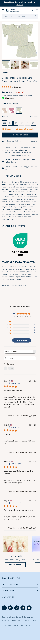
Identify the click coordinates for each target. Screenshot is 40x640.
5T (33, 123)
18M (10, 123)
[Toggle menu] (3, 10)
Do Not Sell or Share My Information (16, 625)
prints (11, 368)
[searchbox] (18, 351)
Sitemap (34, 620)
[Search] (35, 16)
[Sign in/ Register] (32, 10)
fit (5, 368)
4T (28, 124)
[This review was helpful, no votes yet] (30, 416)
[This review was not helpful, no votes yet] (34, 416)
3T (22, 124)
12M (4, 123)
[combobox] (20, 16)
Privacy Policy (7, 620)
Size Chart (34, 117)
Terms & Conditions (21, 620)
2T (16, 123)
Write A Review (22, 340)
